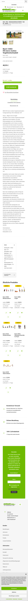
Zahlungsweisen (7, 570)
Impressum (20, 599)
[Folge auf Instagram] (20, 504)
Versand (6, 71)
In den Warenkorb (11, 87)
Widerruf (5, 567)
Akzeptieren (14, 588)
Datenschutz (15, 599)
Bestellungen (6, 529)
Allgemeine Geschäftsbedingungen (11, 561)
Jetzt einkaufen (14, 18)
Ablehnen (14, 592)
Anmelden (14, 4)
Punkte (4, 538)
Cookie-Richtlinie (9, 599)
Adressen (5, 532)
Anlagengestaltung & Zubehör (15, 21)
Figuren (6, 23)
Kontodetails (6, 535)
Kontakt (5, 552)
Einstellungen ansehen (14, 596)
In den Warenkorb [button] (10, 312)
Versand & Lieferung (8, 558)
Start (4, 21)
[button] (26, 574)
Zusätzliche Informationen (14, 102)
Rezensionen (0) (14, 105)
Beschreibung (14, 99)
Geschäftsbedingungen (14, 489)
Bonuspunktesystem (8, 549)
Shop (7, 21)
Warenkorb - (20, 7)
